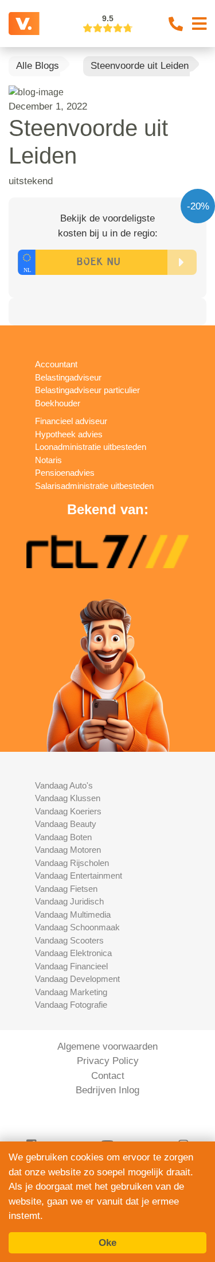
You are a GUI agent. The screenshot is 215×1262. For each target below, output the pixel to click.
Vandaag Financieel (71, 966)
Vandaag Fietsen (66, 889)
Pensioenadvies (65, 472)
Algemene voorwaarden (107, 1046)
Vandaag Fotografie (71, 1004)
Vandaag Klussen (67, 798)
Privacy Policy (108, 1060)
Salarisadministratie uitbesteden (94, 486)
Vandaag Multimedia (73, 914)
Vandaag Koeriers (68, 811)
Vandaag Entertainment (78, 875)
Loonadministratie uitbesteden (90, 447)
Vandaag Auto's (64, 785)
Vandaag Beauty (65, 824)
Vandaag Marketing (71, 992)
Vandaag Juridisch (69, 901)
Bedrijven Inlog (107, 1090)
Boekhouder (57, 403)
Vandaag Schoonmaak (77, 927)
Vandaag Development (77, 979)
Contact (107, 1075)
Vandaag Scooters (69, 940)
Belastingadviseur (68, 377)
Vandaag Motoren (68, 850)
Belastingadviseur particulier (87, 390)
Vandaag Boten (63, 837)
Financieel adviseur (71, 421)
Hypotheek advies (69, 434)
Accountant (56, 364)
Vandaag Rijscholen (72, 863)
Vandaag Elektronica (73, 953)
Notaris (48, 460)
